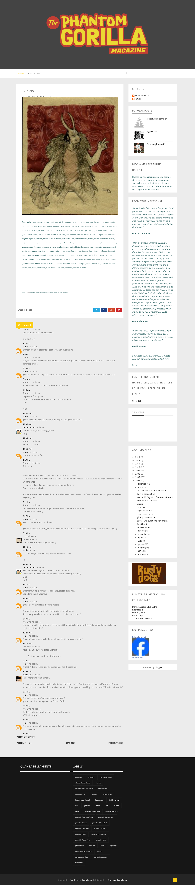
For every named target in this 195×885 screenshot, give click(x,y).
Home (21, 73)
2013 (137, 457)
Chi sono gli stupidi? (155, 144)
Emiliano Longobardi (139, 637)
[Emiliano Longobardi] (140, 646)
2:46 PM (26, 354)
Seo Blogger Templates (81, 880)
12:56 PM (27, 449)
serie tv (99, 851)
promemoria (79, 845)
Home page (70, 742)
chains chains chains (82, 783)
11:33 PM (27, 643)
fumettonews (107, 794)
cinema (98, 783)
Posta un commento (26, 736)
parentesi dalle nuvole (92, 811)
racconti (92, 845)
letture (98, 806)
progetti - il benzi (81, 823)
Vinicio (140, 504)
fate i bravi (142, 524)
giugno (141, 544)
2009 (137, 470)
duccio (26, 536)
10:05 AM (27, 671)
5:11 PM (26, 502)
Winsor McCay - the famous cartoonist (155, 497)
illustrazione (99, 800)
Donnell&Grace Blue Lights (144, 606)
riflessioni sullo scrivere (83, 851)
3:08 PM (26, 618)
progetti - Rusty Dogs (82, 840)
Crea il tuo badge (138, 657)
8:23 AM (26, 368)
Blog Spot (91, 777)
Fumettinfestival (80, 794)
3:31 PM (26, 691)
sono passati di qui (81, 857)
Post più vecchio (115, 742)
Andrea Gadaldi (142, 96)
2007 (137, 477)
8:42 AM (26, 379)
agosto (141, 537)
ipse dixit (87, 806)
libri (107, 806)
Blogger (158, 667)
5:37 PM (26, 516)
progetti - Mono (99, 828)
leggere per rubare (145, 514)
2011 (137, 463)
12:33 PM (27, 564)
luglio (140, 540)
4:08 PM (26, 705)
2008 (137, 473)
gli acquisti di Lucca (146, 517)
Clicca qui (136, 400)
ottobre (141, 530)
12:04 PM (27, 438)
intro (76, 806)
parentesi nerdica (111, 811)
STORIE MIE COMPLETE (143, 618)
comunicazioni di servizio (84, 788)
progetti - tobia (101, 840)
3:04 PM (26, 598)
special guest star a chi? (157, 118)
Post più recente (24, 742)
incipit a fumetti (114, 800)
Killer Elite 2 (137, 609)
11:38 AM (27, 424)
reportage (113, 845)
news (77, 811)
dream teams (102, 788)
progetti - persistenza (99, 834)
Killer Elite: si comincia (147, 500)
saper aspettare (144, 510)
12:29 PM (27, 547)
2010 (137, 467)
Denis (28, 292)
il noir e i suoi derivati (82, 800)
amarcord (78, 777)
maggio (141, 547)
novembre (143, 487)
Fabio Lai (27, 674)
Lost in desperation (146, 494)
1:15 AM (26, 343)
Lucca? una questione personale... (152, 520)
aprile (140, 550)
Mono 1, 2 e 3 (138, 612)
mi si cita (141, 507)
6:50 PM (26, 733)
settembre (143, 534)
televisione (79, 863)
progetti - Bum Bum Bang (84, 817)
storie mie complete (100, 857)
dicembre (142, 483)
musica (116, 806)
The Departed (143, 527)
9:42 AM (26, 660)
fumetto (94, 794)
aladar (26, 550)
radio (102, 845)
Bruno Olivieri (29, 427)
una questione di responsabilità (151, 490)
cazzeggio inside (106, 777)
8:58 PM (26, 533)
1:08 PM (26, 584)
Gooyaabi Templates (117, 880)
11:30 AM (27, 413)
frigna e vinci (152, 131)
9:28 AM (26, 390)
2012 (137, 460)
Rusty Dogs (35, 73)
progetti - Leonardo (82, 828)
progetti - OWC (80, 834)
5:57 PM (26, 719)
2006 (137, 480)
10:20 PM (27, 632)
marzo (141, 554)
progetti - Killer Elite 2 (99, 823)
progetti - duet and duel (106, 817)
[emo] (25, 346)
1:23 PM (26, 459)
